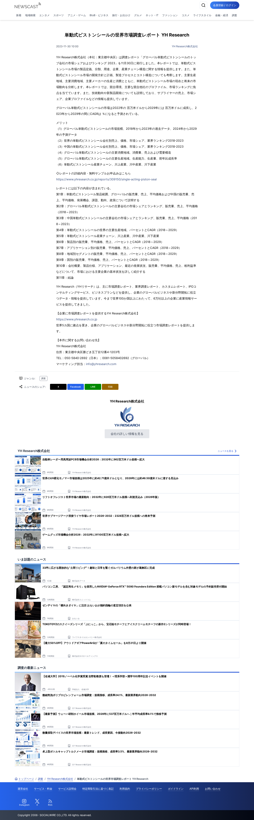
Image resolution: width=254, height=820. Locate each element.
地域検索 (30, 15)
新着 (18, 15)
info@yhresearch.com (101, 364)
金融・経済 (221, 15)
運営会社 (23, 788)
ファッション (170, 15)
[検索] (203, 5)
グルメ (138, 15)
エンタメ (44, 15)
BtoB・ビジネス (99, 15)
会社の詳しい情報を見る (127, 434)
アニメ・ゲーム (77, 15)
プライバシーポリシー (149, 788)
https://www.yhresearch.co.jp (76, 319)
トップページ (26, 778)
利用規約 (125, 788)
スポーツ (58, 15)
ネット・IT (152, 15)
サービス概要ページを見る (226, 811)
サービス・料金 (43, 788)
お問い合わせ (213, 788)
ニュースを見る (225, 451)
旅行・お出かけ (121, 15)
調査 (234, 15)
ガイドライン (176, 788)
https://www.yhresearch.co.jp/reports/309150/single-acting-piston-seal (106, 179)
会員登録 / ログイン (224, 5)
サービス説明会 (67, 788)
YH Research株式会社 (185, 46)
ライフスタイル (202, 15)
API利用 (194, 788)
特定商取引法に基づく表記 (98, 788)
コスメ (185, 15)
